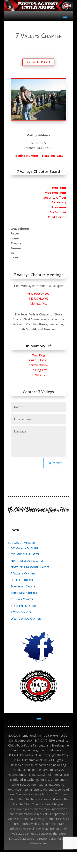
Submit (55, 463)
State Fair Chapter (23, 606)
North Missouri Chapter (27, 560)
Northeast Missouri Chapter (30, 567)
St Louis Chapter (22, 599)
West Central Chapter (26, 618)
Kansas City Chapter (24, 547)
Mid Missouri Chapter (25, 554)
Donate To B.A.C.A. (38, 62)
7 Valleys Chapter (23, 573)
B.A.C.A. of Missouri (21, 542)
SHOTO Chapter (22, 580)
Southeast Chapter (23, 586)
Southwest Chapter (24, 593)
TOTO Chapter (21, 612)
